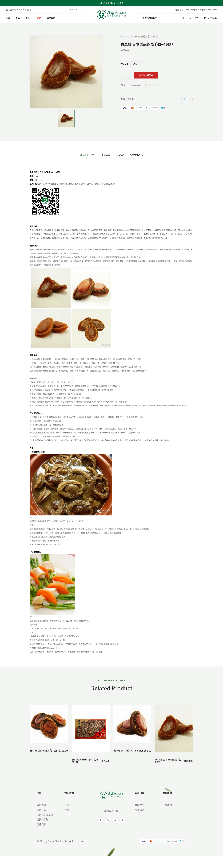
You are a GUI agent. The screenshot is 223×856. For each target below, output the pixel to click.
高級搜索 (41, 824)
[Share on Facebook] (181, 99)
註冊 (66, 805)
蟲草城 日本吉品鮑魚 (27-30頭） (169, 761)
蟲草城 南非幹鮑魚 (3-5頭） (127, 751)
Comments (136, 155)
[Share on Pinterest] (192, 99)
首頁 (123, 37)
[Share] (188, 99)
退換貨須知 (42, 819)
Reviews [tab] (105, 155)
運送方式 (41, 809)
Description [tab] (87, 155)
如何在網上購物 (45, 814)
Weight (124, 64)
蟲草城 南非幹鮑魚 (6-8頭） (44, 751)
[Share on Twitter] (185, 99)
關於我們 (139, 805)
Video (120, 155)
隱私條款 (139, 809)
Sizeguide (153, 85)
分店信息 (41, 805)
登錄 (66, 809)
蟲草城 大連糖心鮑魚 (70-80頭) (85, 761)
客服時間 (167, 805)
